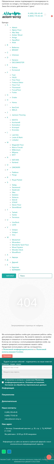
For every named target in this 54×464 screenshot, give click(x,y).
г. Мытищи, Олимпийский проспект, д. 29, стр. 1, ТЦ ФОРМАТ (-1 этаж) (28, 430)
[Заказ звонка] (48, 457)
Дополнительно (9, 401)
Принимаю (7, 356)
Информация (8, 388)
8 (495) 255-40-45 (35, 13)
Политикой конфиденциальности (18, 349)
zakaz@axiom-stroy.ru (13, 419)
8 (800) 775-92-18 (35, 16)
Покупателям (8, 395)
